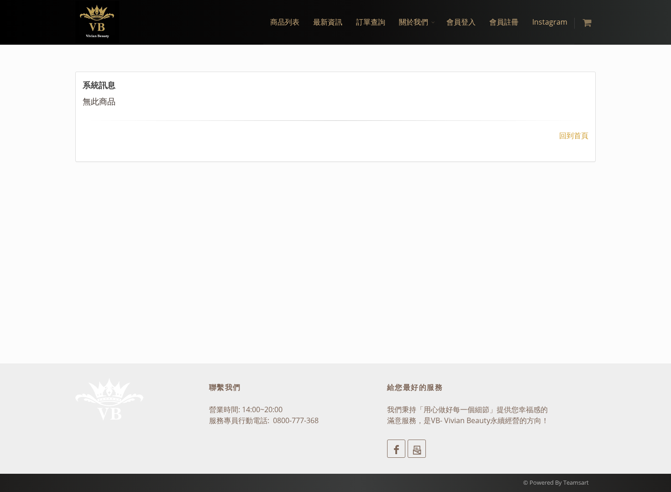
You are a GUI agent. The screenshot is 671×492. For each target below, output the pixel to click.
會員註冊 (504, 22)
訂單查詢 (370, 22)
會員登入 (461, 22)
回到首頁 (573, 135)
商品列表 (284, 22)
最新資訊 (327, 22)
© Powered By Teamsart (556, 482)
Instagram (549, 22)
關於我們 (413, 22)
